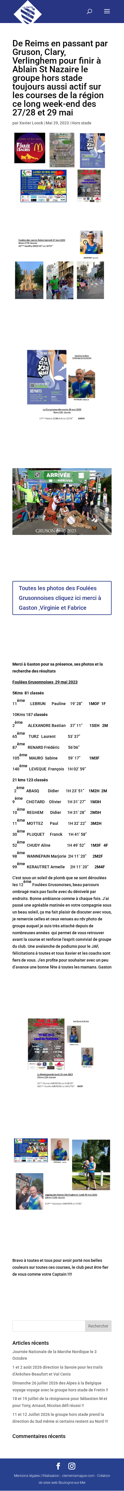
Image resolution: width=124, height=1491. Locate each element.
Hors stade (81, 123)
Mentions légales (27, 1476)
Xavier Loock (31, 123)
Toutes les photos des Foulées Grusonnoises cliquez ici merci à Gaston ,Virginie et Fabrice (60, 598)
